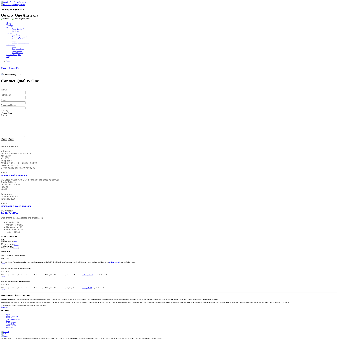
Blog (8, 57)
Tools (14, 41)
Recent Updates (17, 53)
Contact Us (13, 68)
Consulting (16, 35)
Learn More (4, 307)
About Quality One (18, 29)
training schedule (114, 262)
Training (9, 25)
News (14, 47)
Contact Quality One (13, 55)
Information (10, 45)
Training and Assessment (20, 43)
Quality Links (17, 51)
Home (8, 23)
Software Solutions (18, 39)
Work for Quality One (13, 319)
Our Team (15, 31)
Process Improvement (19, 37)
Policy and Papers (18, 49)
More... (16, 241)
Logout (9, 61)
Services (9, 33)
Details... (3, 263)
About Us (9, 27)
